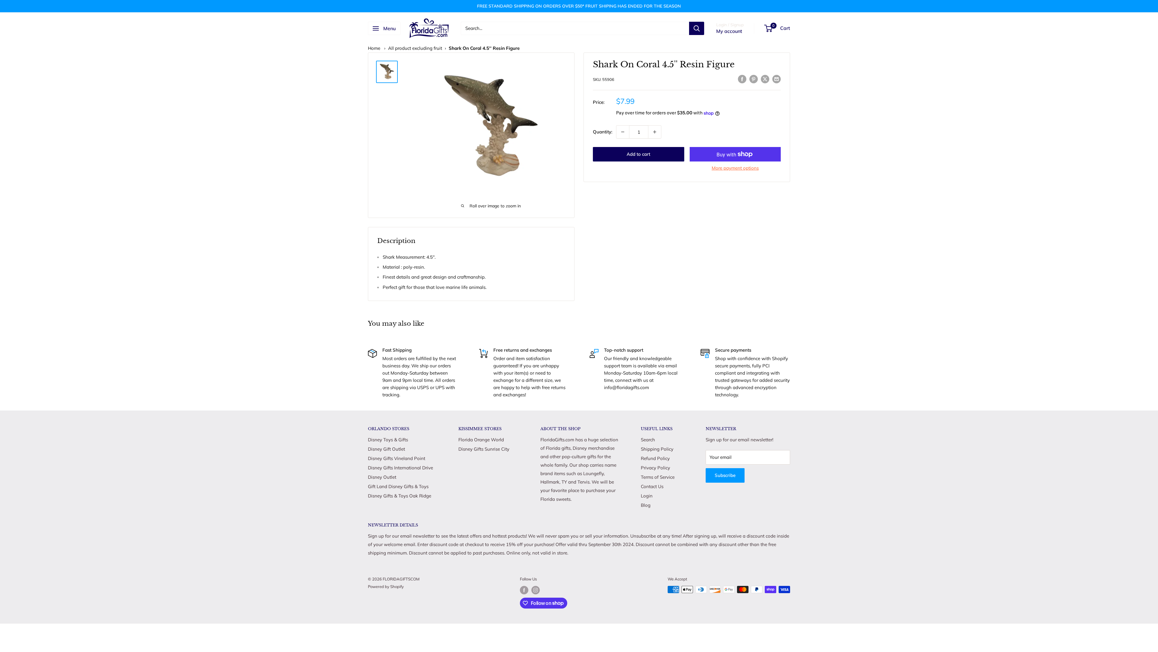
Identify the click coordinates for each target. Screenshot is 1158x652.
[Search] (696, 28)
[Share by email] (776, 78)
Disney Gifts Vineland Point (396, 458)
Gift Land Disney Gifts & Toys (398, 486)
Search (648, 440)
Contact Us (652, 486)
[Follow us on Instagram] (535, 590)
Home (374, 48)
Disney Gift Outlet (386, 449)
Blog (645, 505)
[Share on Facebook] (742, 78)
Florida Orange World (481, 440)
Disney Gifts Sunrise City (483, 449)
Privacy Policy (655, 468)
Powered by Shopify (386, 586)
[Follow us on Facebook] (524, 590)
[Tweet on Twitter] (765, 78)
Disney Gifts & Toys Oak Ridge (399, 496)
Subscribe (725, 475)
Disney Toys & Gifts (388, 440)
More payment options (735, 168)
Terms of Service (658, 477)
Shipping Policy (657, 449)
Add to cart (638, 154)
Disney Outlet (382, 477)
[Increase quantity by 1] (654, 132)
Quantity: (602, 132)
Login (647, 496)
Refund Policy (655, 458)
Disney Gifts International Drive (400, 468)
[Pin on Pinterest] (753, 78)
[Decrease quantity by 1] (622, 132)
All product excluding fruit (415, 48)
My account (729, 31)
